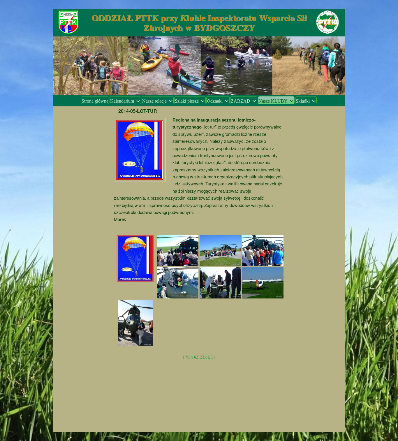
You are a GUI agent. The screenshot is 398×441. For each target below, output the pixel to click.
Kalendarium (122, 101)
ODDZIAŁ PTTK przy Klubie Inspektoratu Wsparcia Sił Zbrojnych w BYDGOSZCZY (199, 22)
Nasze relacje (154, 101)
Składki (303, 101)
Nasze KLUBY (273, 101)
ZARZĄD (240, 101)
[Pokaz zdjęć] (199, 357)
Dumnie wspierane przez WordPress (199, 421)
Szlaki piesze (187, 101)
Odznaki (215, 101)
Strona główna (95, 101)
